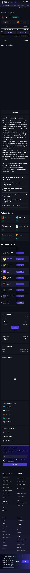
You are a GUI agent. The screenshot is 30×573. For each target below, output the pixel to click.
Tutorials (4, 545)
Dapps (4, 528)
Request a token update (6, 496)
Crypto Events (20, 520)
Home (2, 12)
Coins (6, 12)
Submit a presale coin (22, 478)
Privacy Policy (11, 461)
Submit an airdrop (21, 481)
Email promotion (21, 496)
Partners (19, 527)
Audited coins (20, 505)
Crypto (4, 548)
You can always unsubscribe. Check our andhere (14, 460)
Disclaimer (19, 547)
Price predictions (6, 503)
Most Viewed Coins (7, 490)
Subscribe (15, 464)
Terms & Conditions (21, 539)
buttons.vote (20, 253)
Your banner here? (24, 7)
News (3, 520)
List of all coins (6, 477)
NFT (3, 542)
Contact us (19, 532)
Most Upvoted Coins (7, 487)
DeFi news (5, 526)
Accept (25, 561)
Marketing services (21, 493)
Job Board (4, 510)
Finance (4, 523)
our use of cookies (8, 567)
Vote (15, 327)
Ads (18, 490)
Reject (18, 561)
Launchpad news (6, 537)
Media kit (19, 529)
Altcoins (4, 540)
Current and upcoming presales (7, 481)
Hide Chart (15, 112)
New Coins (5, 484)
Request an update (21, 484)
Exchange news (6, 534)
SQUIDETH (12, 12)
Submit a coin (5, 493)
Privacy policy (20, 541)
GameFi (4, 531)
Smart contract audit (22, 502)
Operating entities (21, 550)
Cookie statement (21, 544)
